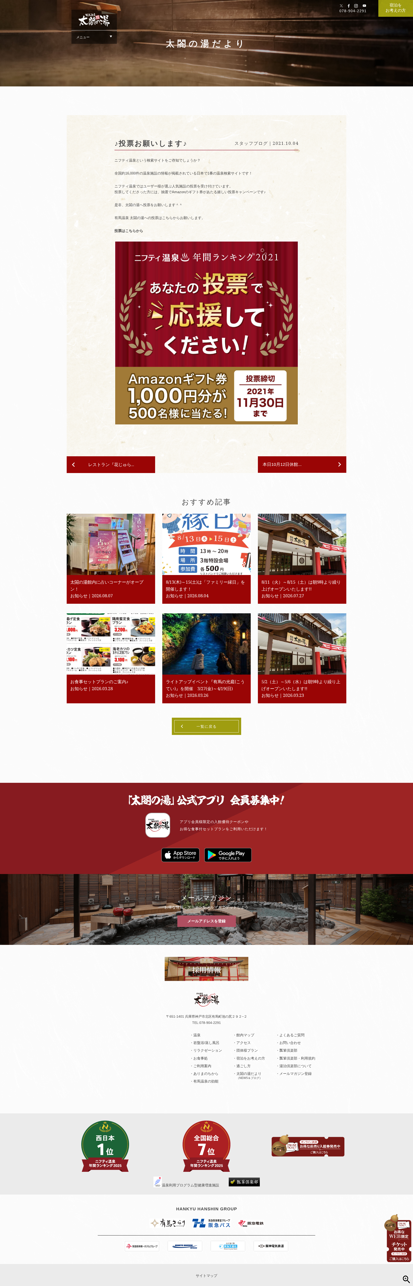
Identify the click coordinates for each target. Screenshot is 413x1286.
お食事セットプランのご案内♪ (99, 681)
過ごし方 (243, 1066)
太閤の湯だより (249, 1076)
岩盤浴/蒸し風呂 (206, 1043)
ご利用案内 (202, 1066)
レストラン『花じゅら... (111, 464)
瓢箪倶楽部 (288, 1050)
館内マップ (245, 1035)
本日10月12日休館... (282, 464)
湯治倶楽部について (295, 1066)
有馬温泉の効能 (205, 1081)
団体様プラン (247, 1050)
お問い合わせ (290, 1043)
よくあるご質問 (291, 1035)
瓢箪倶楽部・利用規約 (297, 1058)
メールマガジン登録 (295, 1074)
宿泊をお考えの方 (396, 7)
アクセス (243, 1043)
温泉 (197, 1035)
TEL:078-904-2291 (206, 1023)
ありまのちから (205, 1074)
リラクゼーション (207, 1050)
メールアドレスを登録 (206, 921)
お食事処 (200, 1058)
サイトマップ (206, 1276)
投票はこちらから (128, 231)
